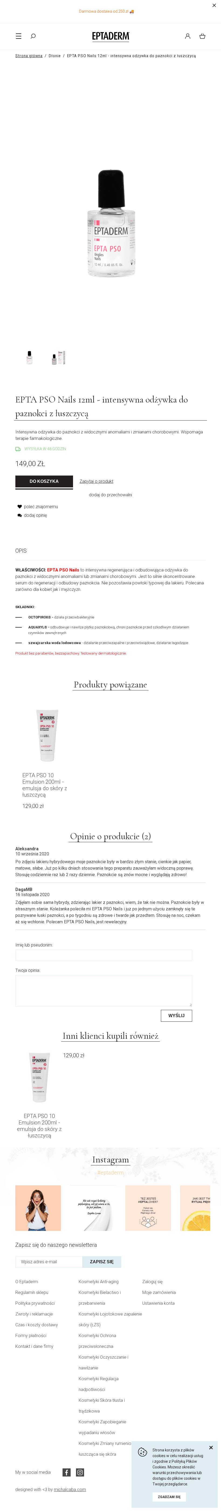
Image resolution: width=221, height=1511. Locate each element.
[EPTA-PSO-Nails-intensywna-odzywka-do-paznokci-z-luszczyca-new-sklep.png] (29, 353)
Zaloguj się (152, 1281)
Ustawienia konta (158, 1303)
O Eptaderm (26, 1281)
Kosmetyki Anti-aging (99, 1281)
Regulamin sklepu (31, 1292)
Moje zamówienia (159, 1292)
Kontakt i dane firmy (34, 1346)
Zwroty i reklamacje (34, 1314)
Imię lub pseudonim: (34, 945)
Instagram (80, 1472)
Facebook (67, 1472)
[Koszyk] (200, 36)
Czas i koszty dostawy (36, 1324)
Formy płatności (30, 1335)
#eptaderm (110, 1172)
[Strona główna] (110, 36)
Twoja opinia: (27, 970)
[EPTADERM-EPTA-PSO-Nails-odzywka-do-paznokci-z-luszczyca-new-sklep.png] (57, 353)
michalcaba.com (70, 1489)
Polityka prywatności (35, 1303)
